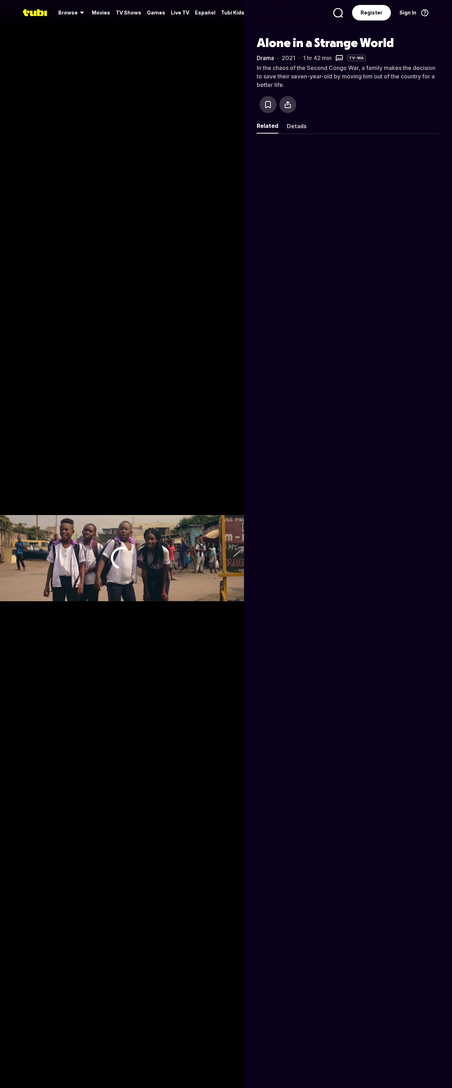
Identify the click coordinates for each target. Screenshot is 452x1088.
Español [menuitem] (205, 13)
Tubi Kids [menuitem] (232, 13)
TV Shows (128, 13)
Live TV (180, 13)
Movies (101, 13)
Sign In (407, 13)
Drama (265, 57)
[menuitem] (72, 12)
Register (371, 13)
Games (156, 13)
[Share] (287, 104)
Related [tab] (267, 125)
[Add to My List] (268, 104)
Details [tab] (297, 126)
